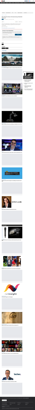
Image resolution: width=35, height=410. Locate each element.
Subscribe (22, 2)
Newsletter (21, 21)
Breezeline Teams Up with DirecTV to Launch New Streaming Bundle (28, 81)
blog (2, 44)
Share (3, 21)
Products (10, 2)
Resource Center (17, 2)
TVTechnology (6, 19)
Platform (7, 48)
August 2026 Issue (8, 12)
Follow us (17, 21)
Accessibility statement (4, 404)
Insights (7, 2)
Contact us (19, 404)
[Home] (2, 3)
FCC (15, 12)
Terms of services (10, 36)
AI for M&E (25, 12)
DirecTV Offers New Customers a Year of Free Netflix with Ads (29, 89)
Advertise (26, 404)
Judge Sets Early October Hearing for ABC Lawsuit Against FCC (28, 86)
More (25, 2)
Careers (10, 404)
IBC (12, 12)
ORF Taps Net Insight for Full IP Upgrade (29, 83)
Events (13, 2)
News (4, 2)
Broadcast (3, 48)
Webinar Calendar (20, 12)
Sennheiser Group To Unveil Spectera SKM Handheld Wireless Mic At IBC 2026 (28, 77)
